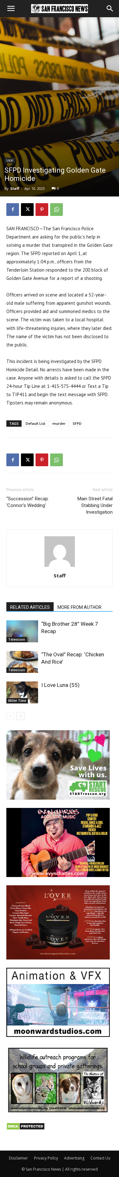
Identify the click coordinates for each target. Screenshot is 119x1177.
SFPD (77, 423)
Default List (35, 423)
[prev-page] (10, 716)
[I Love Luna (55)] (22, 692)
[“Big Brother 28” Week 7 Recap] (22, 631)
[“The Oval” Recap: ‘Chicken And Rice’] (22, 662)
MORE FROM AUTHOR (79, 607)
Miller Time (17, 700)
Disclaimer (18, 1158)
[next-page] (20, 716)
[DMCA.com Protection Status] (25, 1128)
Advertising (74, 1158)
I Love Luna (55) (60, 685)
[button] (11, 8)
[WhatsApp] (56, 209)
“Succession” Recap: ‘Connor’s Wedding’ (27, 502)
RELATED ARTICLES (30, 607)
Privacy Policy (46, 1158)
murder (59, 423)
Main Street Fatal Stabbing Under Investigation (95, 505)
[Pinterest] (42, 209)
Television (16, 639)
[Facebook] (12, 209)
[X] (27, 209)
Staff (14, 188)
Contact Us (100, 1158)
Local (9, 160)
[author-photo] (59, 566)
